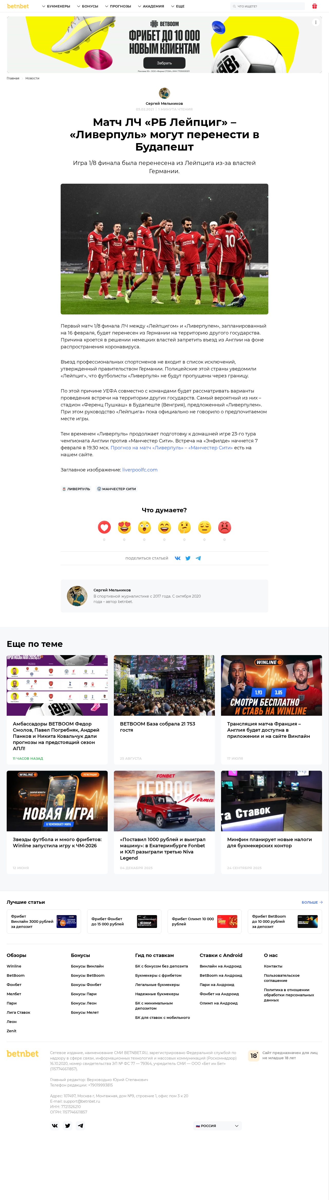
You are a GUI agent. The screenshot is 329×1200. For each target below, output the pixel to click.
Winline (14, 966)
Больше (310, 902)
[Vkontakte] (177, 558)
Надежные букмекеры (157, 994)
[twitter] (67, 1125)
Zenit (11, 1031)
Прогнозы (120, 6)
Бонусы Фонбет (86, 984)
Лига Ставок (18, 1012)
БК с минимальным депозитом (154, 1006)
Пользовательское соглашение (282, 978)
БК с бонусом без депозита (161, 966)
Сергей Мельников (164, 103)
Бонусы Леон (84, 1003)
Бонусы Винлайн (87, 966)
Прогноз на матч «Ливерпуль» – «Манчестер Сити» (172, 448)
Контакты (273, 966)
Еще (180, 6)
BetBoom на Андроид (221, 975)
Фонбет (14, 984)
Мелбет (14, 994)
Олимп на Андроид (219, 1003)
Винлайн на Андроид (221, 966)
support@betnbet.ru (81, 1101)
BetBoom (16, 975)
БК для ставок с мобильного (162, 1017)
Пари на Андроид (217, 984)
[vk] (54, 1125)
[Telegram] (198, 558)
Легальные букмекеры (157, 984)
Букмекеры (58, 6)
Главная (13, 78)
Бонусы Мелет (85, 1012)
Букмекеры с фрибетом (158, 975)
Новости (32, 78)
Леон (12, 1021)
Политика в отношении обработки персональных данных (289, 995)
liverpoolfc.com (140, 470)
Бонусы (90, 6)
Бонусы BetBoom (88, 975)
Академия (153, 6)
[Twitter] (188, 558)
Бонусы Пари (84, 994)
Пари (12, 1003)
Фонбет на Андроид (219, 994)
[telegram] (80, 1125)
